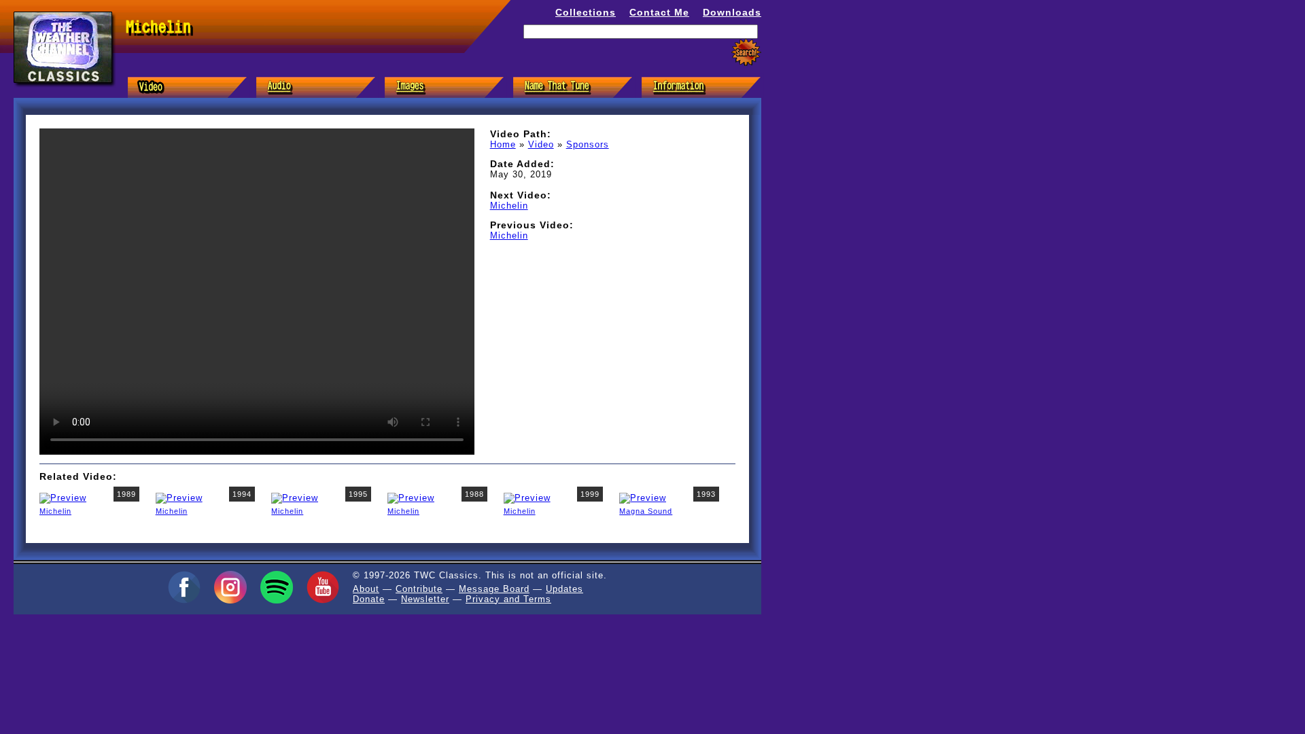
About (366, 589)
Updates (564, 589)
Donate (369, 599)
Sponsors (587, 144)
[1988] (410, 497)
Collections (585, 12)
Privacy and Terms (508, 599)
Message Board (494, 589)
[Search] (746, 53)
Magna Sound (645, 511)
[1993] (642, 497)
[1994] (179, 497)
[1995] (294, 497)
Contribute (419, 589)
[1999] (527, 497)
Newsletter (425, 599)
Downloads (732, 12)
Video (541, 144)
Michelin (509, 205)
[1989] (62, 497)
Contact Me (659, 12)
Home (503, 144)
